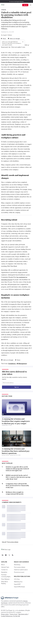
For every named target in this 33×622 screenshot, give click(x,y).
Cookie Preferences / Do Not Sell (10, 616)
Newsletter (4, 572)
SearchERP (17, 584)
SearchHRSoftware (19, 586)
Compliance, (12, 363)
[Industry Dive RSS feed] (12, 555)
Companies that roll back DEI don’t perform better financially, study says (17, 485)
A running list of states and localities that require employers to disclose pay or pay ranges (16, 421)
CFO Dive (17, 579)
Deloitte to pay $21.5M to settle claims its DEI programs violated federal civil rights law (17, 468)
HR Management (22, 363)
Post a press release (12, 542)
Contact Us (4, 569)
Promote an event (19, 572)
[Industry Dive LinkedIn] (2, 555)
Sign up (25, 5)
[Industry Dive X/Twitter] (9, 555)
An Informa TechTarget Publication (16, 1)
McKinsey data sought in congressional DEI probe (15, 493)
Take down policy (23, 614)
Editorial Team (5, 567)
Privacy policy (5, 614)
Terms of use (13, 614)
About (3, 564)
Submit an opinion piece (21, 569)
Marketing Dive (18, 581)
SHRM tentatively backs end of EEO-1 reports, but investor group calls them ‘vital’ (18, 477)
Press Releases (5, 579)
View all (4, 542)
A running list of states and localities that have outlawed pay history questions (16, 451)
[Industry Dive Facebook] (6, 555)
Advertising (17, 564)
